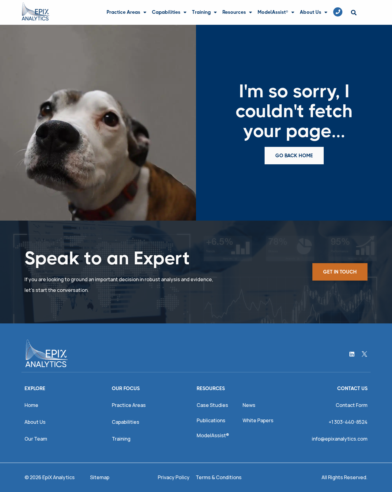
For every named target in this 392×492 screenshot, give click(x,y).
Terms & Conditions (219, 477)
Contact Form (352, 405)
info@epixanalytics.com (340, 438)
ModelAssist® (273, 12)
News (249, 405)
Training (201, 12)
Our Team (35, 438)
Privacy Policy (174, 477)
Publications (211, 420)
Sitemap (99, 477)
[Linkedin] (351, 354)
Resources (234, 12)
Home (31, 405)
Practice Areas (123, 12)
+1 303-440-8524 (348, 422)
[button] (354, 13)
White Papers (258, 420)
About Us (310, 12)
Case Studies (212, 405)
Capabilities (166, 12)
